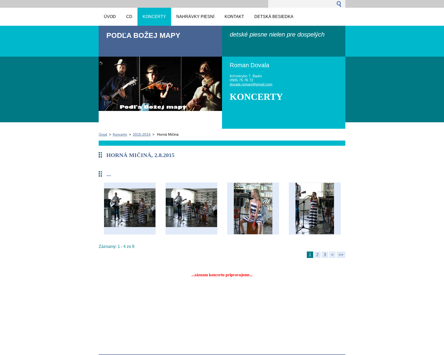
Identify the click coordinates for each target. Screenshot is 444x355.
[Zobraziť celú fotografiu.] (129, 208)
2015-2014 (142, 134)
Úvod (103, 134)
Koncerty (120, 134)
